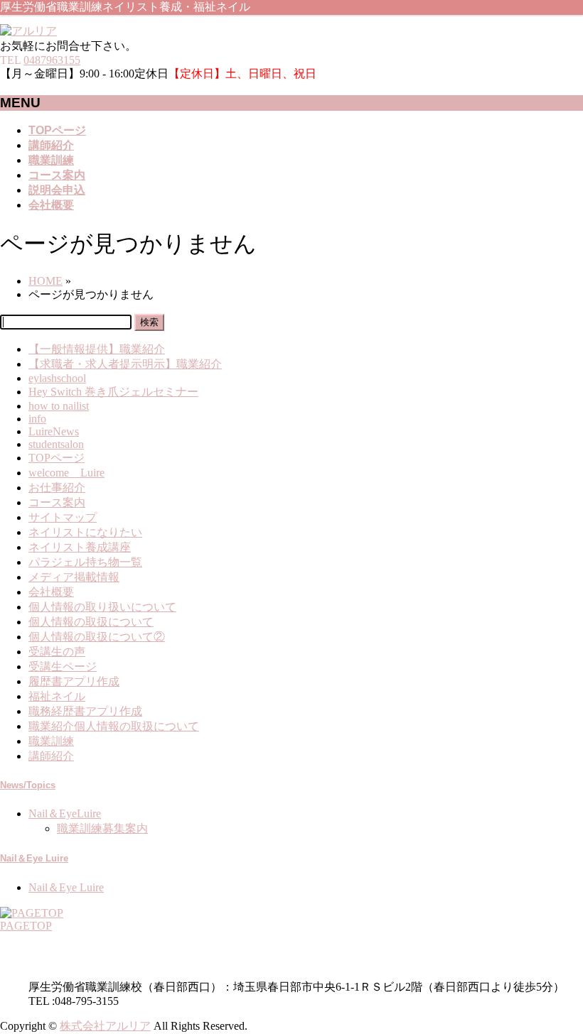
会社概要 (51, 592)
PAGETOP (26, 926)
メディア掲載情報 (73, 577)
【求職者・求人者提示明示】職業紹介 (125, 364)
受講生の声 (56, 652)
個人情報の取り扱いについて (102, 607)
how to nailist (58, 406)
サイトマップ (62, 517)
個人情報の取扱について (91, 622)
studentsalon (56, 444)
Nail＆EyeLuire (64, 813)
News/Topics (27, 785)
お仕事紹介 (56, 487)
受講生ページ (62, 666)
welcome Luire (66, 473)
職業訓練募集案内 (102, 828)
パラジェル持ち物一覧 (85, 562)
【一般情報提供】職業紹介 (96, 349)
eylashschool (57, 378)
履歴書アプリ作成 (73, 681)
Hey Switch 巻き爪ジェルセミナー (113, 392)
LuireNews (53, 431)
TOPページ (56, 458)
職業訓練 (51, 741)
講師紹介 (51, 756)
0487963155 (51, 60)
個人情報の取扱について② (96, 637)
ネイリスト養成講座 (79, 547)
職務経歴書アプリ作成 (85, 711)
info (37, 419)
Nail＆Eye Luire (34, 858)
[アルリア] (28, 31)
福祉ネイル (56, 696)
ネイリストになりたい (85, 532)
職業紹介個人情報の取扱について (113, 726)
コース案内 (56, 502)
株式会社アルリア (105, 1026)
